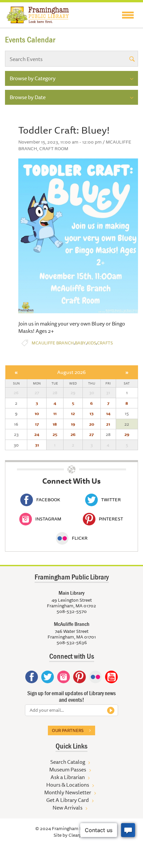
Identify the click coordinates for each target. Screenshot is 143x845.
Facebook (48, 499)
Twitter (111, 499)
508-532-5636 (72, 642)
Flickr (79, 538)
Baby (80, 342)
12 (73, 413)
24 (36, 434)
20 (91, 424)
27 (91, 434)
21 (108, 424)
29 (126, 434)
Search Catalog (67, 762)
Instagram (48, 518)
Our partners (67, 730)
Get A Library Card (67, 800)
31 (37, 445)
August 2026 (71, 372)
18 (55, 424)
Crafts (105, 342)
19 (73, 424)
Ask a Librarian (68, 777)
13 (91, 413)
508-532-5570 (72, 611)
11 (55, 413)
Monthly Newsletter (67, 792)
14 (108, 413)
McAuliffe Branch (53, 342)
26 (73, 434)
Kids (91, 342)
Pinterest (111, 518)
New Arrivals (67, 808)
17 (37, 424)
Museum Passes (67, 769)
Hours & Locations (67, 785)
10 (37, 413)
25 (55, 434)
